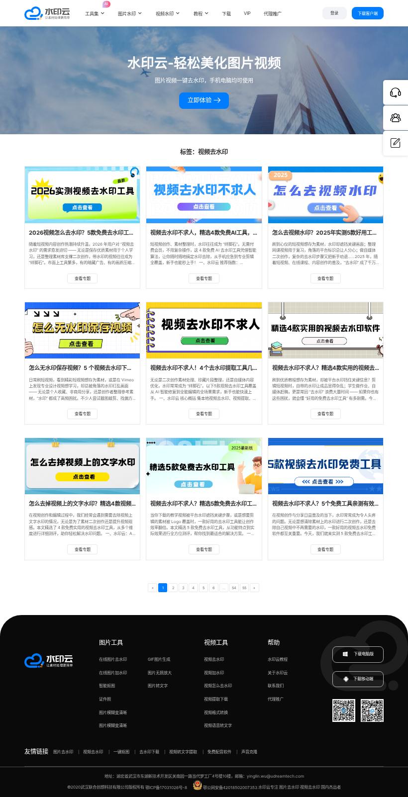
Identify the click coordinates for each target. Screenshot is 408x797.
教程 (198, 13)
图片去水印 (63, 751)
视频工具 (216, 642)
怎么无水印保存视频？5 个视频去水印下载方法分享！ (94, 367)
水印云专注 (268, 787)
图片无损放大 (160, 672)
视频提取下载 (216, 699)
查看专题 (83, 278)
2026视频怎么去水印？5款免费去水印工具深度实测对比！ (101, 232)
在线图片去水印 (113, 659)
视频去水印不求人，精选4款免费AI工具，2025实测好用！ (222, 232)
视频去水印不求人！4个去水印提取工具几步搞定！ (212, 367)
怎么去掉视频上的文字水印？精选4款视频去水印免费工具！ (102, 503)
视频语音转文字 (218, 725)
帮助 (274, 642)
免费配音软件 (219, 751)
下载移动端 (363, 678)
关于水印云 (278, 672)
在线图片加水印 (113, 672)
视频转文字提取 (183, 751)
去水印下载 (149, 751)
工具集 (95, 9)
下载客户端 (368, 13)
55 (244, 588)
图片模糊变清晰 (113, 712)
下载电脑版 (363, 654)
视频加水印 (214, 672)
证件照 (105, 699)
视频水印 (165, 13)
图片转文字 (158, 685)
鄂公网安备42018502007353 (230, 787)
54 (234, 588)
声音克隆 (249, 751)
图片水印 (127, 13)
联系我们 (276, 685)
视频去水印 (214, 659)
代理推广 (276, 699)
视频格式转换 (216, 712)
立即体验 (200, 100)
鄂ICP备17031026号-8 (166, 787)
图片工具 (111, 642)
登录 (334, 13)
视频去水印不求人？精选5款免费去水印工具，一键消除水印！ (226, 503)
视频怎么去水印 (218, 685)
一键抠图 (121, 751)
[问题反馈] (395, 143)
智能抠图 (107, 685)
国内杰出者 (331, 787)
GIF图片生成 (159, 659)
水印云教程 (278, 659)
